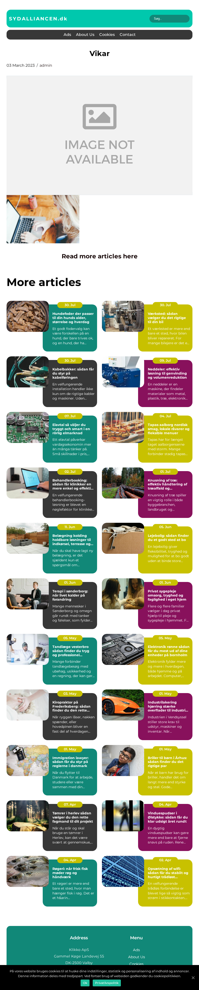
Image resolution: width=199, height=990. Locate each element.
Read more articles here (100, 256)
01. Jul (165, 471)
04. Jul (165, 416)
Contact (128, 34)
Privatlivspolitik (106, 983)
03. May (69, 693)
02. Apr (165, 860)
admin (46, 65)
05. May (69, 638)
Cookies (107, 34)
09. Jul (165, 360)
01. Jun (70, 582)
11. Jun (70, 527)
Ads (67, 34)
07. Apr (70, 804)
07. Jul (70, 416)
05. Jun (165, 527)
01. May (165, 693)
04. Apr (165, 804)
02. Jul (70, 471)
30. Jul (70, 305)
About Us (85, 34)
